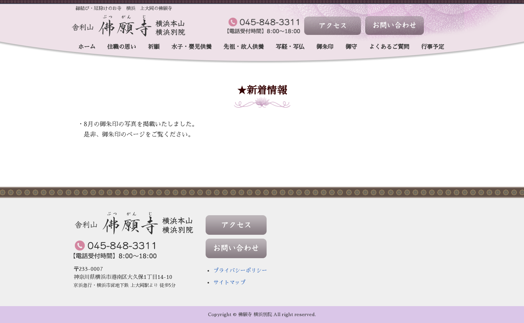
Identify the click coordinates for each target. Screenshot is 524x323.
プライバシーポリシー (240, 270)
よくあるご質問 (389, 46)
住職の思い (121, 46)
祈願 (154, 46)
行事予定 (432, 46)
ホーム (87, 46)
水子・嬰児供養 (191, 46)
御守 (351, 46)
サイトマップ (229, 282)
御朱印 (325, 46)
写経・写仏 (290, 46)
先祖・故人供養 (244, 46)
